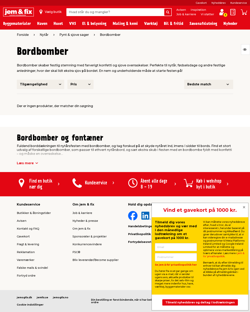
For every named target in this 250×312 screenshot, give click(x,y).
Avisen (181, 10)
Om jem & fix (81, 228)
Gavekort (201, 3)
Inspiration (198, 10)
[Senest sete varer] (245, 49)
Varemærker (25, 260)
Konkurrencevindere (87, 244)
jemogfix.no (60, 297)
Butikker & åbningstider (34, 213)
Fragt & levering (28, 244)
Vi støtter (207, 14)
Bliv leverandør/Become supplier (95, 260)
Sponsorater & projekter (89, 236)
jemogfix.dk (24, 297)
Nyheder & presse (85, 221)
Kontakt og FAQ (28, 228)
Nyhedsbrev (219, 3)
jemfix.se (42, 297)
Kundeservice (238, 3)
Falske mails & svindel (32, 268)
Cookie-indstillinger (30, 304)
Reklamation (26, 252)
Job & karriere (186, 14)
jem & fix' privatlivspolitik (223, 255)
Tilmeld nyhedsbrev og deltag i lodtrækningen (200, 302)
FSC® (76, 252)
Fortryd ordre (26, 275)
